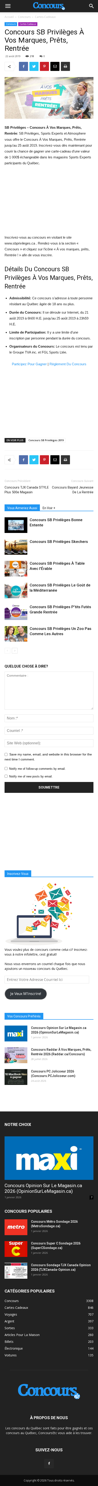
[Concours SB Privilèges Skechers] (16, 547)
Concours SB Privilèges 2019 (46, 440)
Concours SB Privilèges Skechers (59, 541)
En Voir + (49, 508)
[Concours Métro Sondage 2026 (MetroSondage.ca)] (16, 1227)
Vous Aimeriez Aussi (22, 508)
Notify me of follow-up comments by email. (37, 768)
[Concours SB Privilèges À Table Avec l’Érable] (16, 568)
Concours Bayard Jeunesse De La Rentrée (72, 489)
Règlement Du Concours (67, 364)
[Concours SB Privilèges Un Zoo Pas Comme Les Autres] (16, 634)
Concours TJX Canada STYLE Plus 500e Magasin (27, 489)
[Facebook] (49, 1463)
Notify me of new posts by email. (31, 776)
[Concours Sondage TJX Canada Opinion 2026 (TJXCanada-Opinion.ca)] (16, 1271)
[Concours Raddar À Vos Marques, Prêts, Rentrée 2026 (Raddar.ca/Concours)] (16, 1055)
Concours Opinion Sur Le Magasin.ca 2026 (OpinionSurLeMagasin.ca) (43, 1188)
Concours (24, 17)
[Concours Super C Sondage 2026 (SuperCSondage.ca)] (16, 1249)
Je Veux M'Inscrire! (25, 993)
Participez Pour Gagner (29, 364)
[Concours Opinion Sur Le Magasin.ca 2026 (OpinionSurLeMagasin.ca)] (16, 1033)
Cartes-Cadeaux (45, 17)
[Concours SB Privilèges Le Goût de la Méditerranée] (16, 590)
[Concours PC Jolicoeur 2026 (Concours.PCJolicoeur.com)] (16, 1077)
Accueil (9, 17)
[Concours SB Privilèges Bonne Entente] (16, 525)
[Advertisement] (49, 200)
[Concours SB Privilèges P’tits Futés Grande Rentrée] (16, 612)
